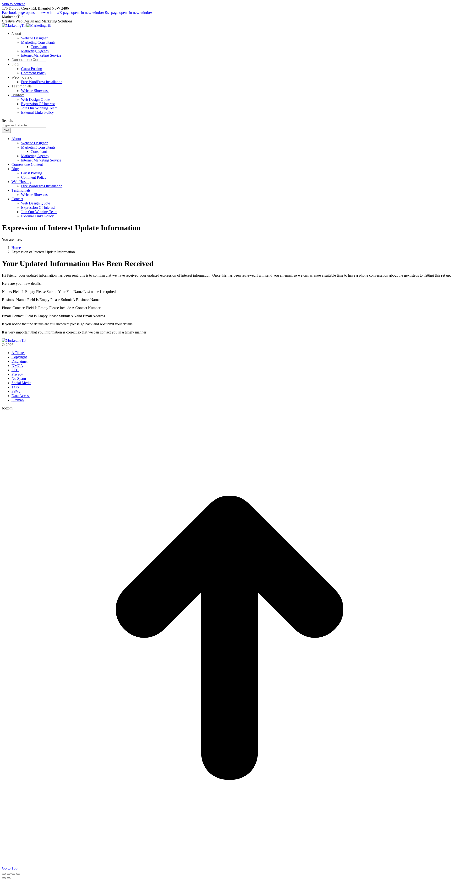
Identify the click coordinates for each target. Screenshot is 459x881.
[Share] (9, 874)
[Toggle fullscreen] (13, 874)
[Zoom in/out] (18, 874)
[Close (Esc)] (4, 874)
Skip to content (13, 4)
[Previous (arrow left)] (4, 878)
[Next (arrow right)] (9, 878)
